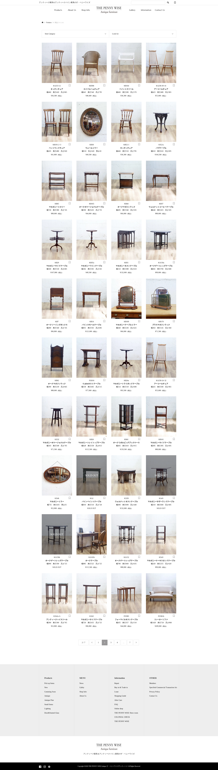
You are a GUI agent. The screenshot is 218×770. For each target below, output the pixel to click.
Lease (116, 692)
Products (58, 10)
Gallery (132, 10)
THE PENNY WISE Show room (126, 713)
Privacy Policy (154, 692)
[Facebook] (40, 767)
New (46, 687)
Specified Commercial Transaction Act (163, 687)
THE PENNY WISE (121, 721)
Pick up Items (49, 683)
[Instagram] (45, 767)
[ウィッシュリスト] (175, 2)
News (81, 683)
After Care (118, 700)
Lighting (47, 709)
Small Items (48, 704)
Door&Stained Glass (51, 713)
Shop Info (85, 10)
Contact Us (160, 10)
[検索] (168, 2)
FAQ (116, 704)
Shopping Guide (120, 696)
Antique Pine (49, 700)
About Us (72, 10)
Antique (47, 696)
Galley (81, 687)
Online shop (118, 709)
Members (152, 683)
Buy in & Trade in (121, 687)
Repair (116, 683)
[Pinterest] (49, 767)
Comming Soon (50, 692)
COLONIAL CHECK (122, 717)
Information (146, 10)
